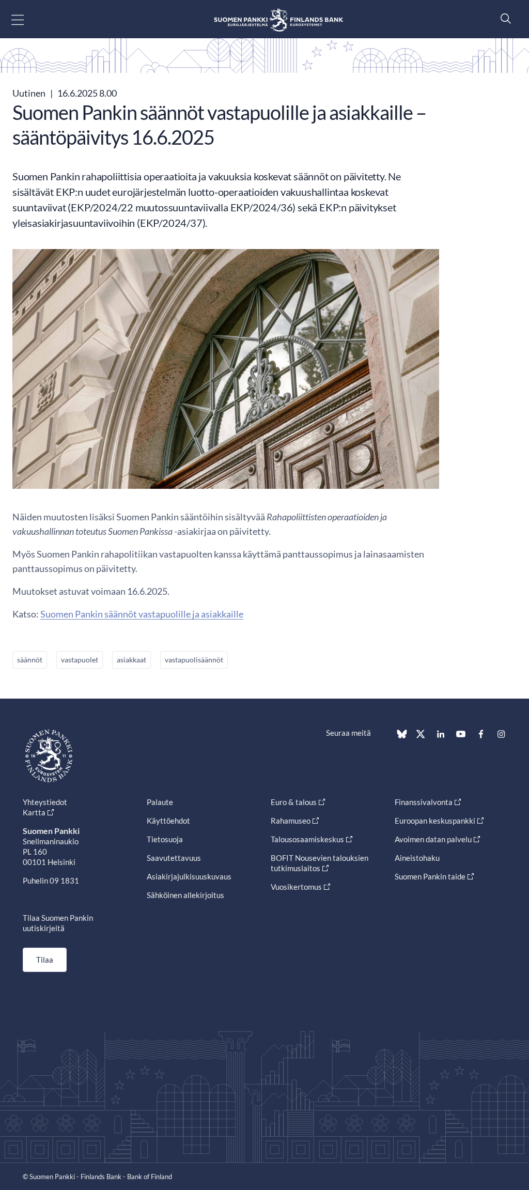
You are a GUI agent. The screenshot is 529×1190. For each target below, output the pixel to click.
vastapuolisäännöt (194, 659)
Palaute (160, 802)
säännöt (29, 659)
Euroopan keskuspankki (435, 820)
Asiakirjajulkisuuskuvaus (189, 876)
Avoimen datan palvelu (433, 839)
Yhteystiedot (45, 802)
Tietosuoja (165, 839)
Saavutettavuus (174, 857)
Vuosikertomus (296, 886)
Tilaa (44, 959)
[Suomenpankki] (278, 19)
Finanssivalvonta (424, 802)
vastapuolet (79, 659)
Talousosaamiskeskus (307, 839)
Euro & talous (294, 802)
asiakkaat (131, 659)
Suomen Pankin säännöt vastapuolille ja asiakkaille (141, 614)
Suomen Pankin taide (430, 876)
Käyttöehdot (168, 820)
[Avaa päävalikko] (26, 19)
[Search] (503, 18)
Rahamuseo (290, 820)
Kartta (34, 812)
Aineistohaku (417, 857)
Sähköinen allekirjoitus (185, 895)
